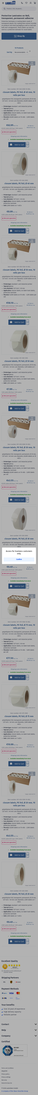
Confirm (19, 559)
